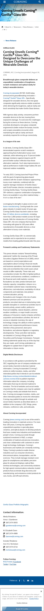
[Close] (41, 591)
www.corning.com (17, 419)
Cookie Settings (22, 603)
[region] (22, 599)
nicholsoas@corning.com (15, 550)
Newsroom (17, 27)
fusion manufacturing (11, 206)
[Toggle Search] (40, 2)
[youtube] (28, 580)
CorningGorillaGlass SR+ (14, 98)
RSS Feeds (7, 562)
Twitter (5, 564)
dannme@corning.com (14, 536)
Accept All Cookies (22, 609)
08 (4, 30)
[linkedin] (32, 580)
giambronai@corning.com (15, 526)
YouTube (13, 564)
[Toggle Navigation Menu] (4, 2)
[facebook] (19, 580)
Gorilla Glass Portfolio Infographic (16, 504)
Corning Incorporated (11, 93)
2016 (37, 27)
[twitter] (23, 580)
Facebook (17, 562)
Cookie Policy (34, 598)
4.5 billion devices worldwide (18, 214)
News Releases (28, 27)
